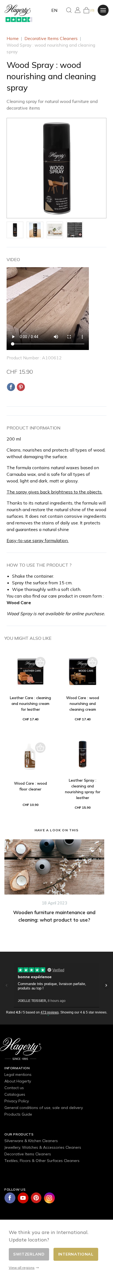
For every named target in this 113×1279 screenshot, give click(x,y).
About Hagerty (17, 1081)
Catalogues (14, 1094)
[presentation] (1, 898)
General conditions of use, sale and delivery (43, 1107)
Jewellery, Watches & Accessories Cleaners (42, 1147)
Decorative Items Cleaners (27, 1153)
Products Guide (18, 1114)
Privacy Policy (16, 1100)
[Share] (11, 387)
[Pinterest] (20, 387)
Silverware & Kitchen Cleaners (31, 1140)
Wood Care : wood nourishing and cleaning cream (82, 703)
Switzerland (29, 1254)
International (76, 1254)
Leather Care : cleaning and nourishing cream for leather (30, 703)
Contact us (14, 1087)
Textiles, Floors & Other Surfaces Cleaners (42, 1160)
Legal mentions (18, 1074)
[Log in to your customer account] (77, 10)
